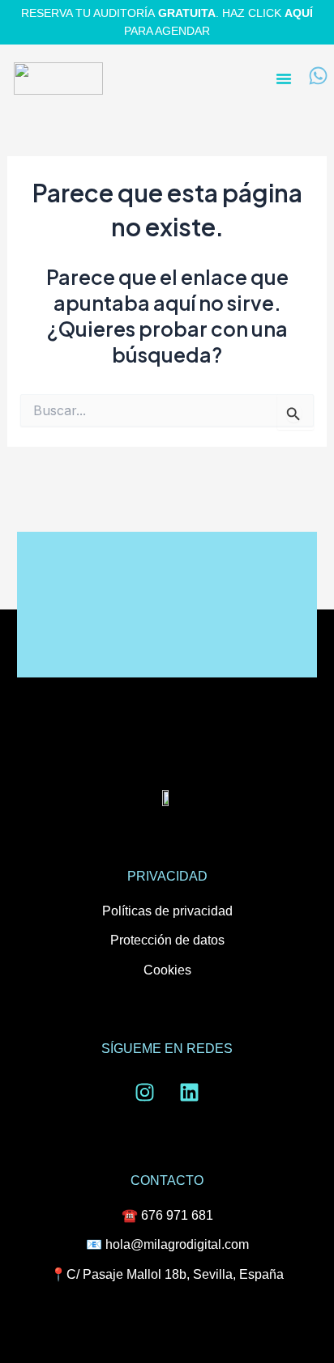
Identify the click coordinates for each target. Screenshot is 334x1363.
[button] (284, 78)
